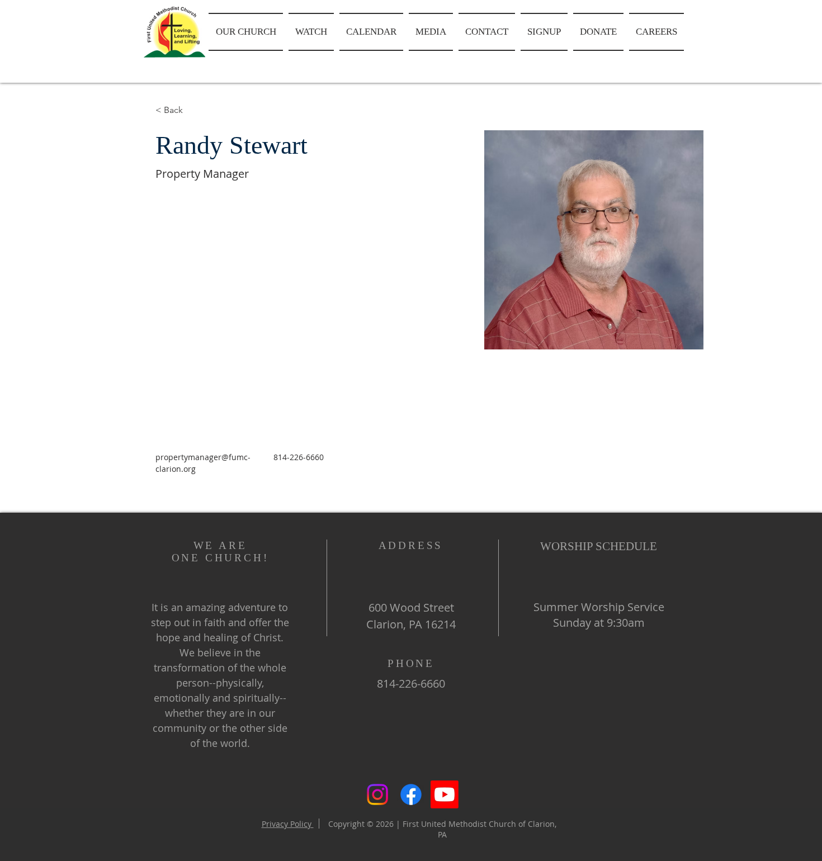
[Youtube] (445, 794)
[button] (247, 32)
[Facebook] (411, 794)
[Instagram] (377, 794)
